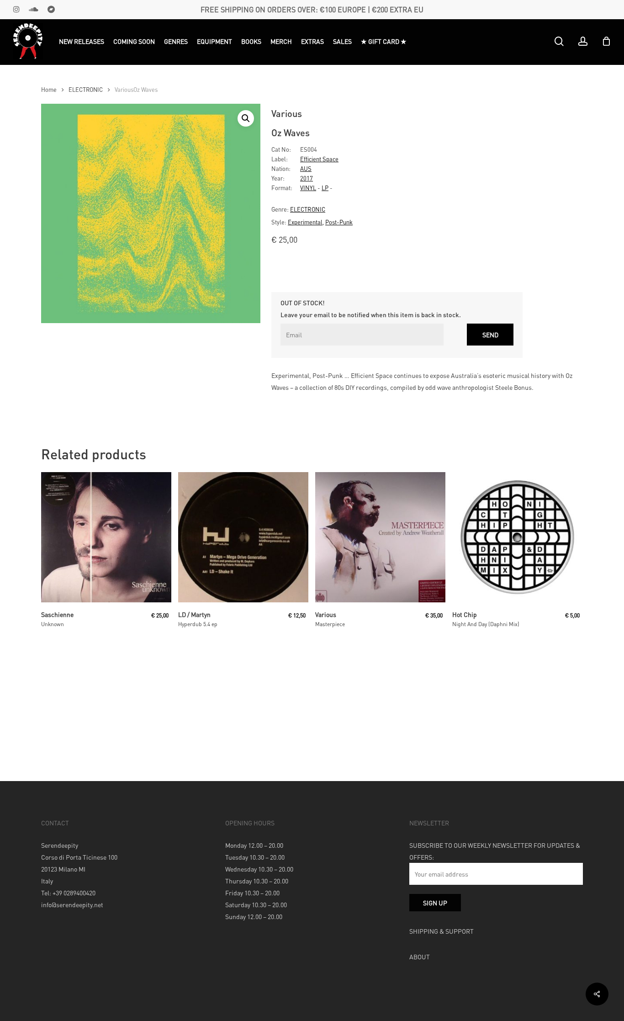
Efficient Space (319, 159)
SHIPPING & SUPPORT (441, 931)
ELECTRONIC (86, 89)
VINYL (308, 187)
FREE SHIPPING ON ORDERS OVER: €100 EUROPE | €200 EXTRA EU (312, 9)
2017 (306, 178)
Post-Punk (339, 222)
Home (49, 89)
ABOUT (419, 956)
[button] (246, 118)
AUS (306, 168)
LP (325, 187)
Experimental (305, 222)
